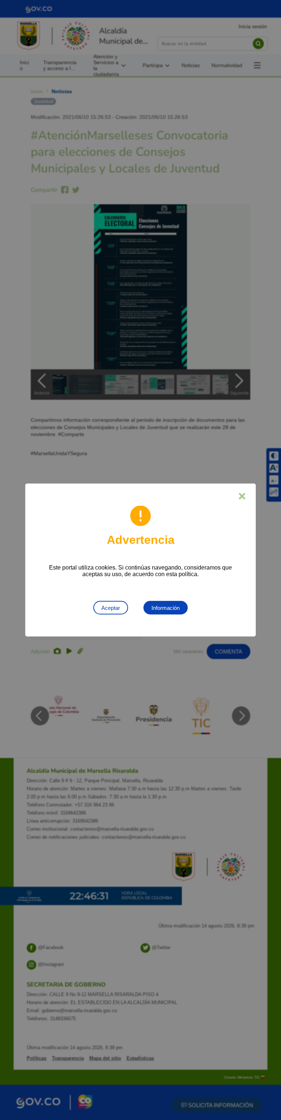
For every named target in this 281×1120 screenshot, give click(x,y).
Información (165, 608)
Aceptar (110, 608)
